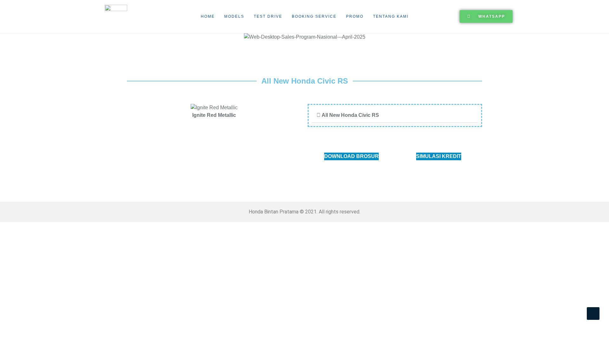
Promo (354, 16)
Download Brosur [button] (351, 156)
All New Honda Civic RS (350, 115)
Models (234, 16)
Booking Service (314, 16)
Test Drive (268, 16)
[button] (6, 37)
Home (208, 16)
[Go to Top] (593, 313)
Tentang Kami (391, 16)
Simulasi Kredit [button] (438, 156)
